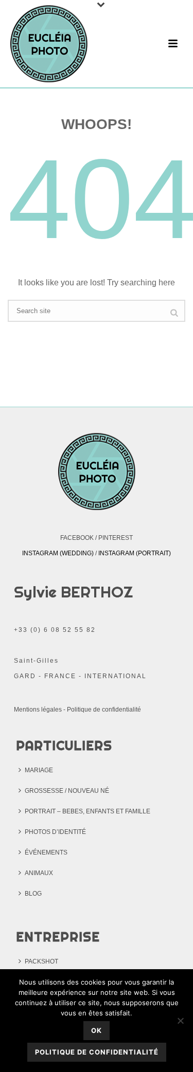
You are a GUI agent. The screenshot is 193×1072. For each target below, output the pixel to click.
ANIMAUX (39, 873)
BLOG (33, 893)
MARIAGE (39, 770)
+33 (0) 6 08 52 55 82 (55, 629)
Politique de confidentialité (104, 709)
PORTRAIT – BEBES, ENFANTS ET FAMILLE (87, 811)
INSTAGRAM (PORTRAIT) (134, 553)
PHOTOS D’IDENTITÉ (55, 831)
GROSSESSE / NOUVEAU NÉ (67, 790)
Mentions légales (38, 709)
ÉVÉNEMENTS (46, 852)
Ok (96, 1030)
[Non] (180, 1020)
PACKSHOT (41, 961)
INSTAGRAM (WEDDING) (58, 553)
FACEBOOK (77, 537)
